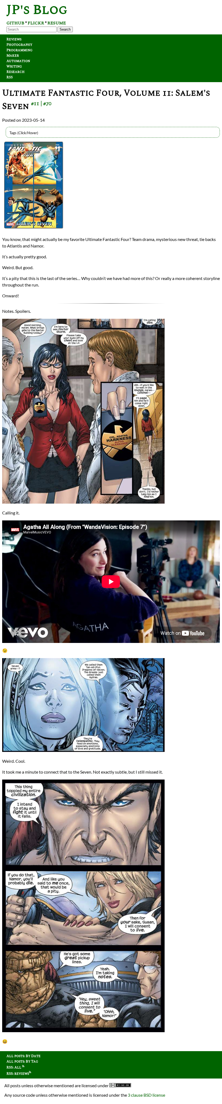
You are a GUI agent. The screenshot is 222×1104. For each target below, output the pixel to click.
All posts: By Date (23, 1056)
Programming (19, 50)
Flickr (36, 23)
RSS (9, 77)
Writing (14, 66)
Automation (18, 61)
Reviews (13, 39)
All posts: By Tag (22, 1061)
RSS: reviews (17, 1073)
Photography (19, 44)
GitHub (15, 23)
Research (15, 72)
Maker (12, 55)
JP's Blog (36, 10)
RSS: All (14, 1067)
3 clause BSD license (146, 1094)
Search (65, 29)
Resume (56, 23)
